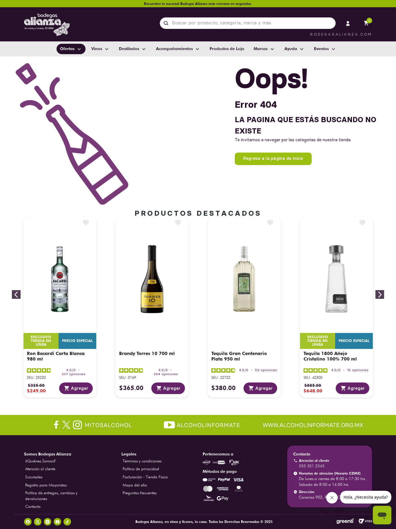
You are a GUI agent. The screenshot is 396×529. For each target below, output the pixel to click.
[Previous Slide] (16, 294)
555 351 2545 (311, 466)
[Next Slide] (379, 294)
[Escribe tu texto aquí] (198, 425)
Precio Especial (77, 340)
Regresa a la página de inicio (273, 158)
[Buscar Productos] (167, 23)
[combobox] (248, 23)
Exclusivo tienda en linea (41, 341)
